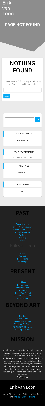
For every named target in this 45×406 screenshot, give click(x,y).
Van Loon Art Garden (22, 321)
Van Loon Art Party (22, 324)
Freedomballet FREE (22, 295)
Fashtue (22, 316)
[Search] (37, 119)
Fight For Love (22, 287)
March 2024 (22, 172)
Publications (22, 258)
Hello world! (22, 140)
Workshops (22, 261)
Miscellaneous (22, 298)
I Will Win (22, 282)
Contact (22, 256)
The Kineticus (22, 290)
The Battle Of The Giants (22, 326)
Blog (23, 191)
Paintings (22, 235)
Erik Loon (8, 8)
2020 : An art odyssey (22, 227)
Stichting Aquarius (22, 329)
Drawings (22, 237)
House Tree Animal (22, 293)
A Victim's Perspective (22, 229)
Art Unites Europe (22, 232)
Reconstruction (22, 224)
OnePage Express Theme (24, 396)
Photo (22, 240)
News (22, 253)
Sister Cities (22, 318)
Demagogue (22, 285)
